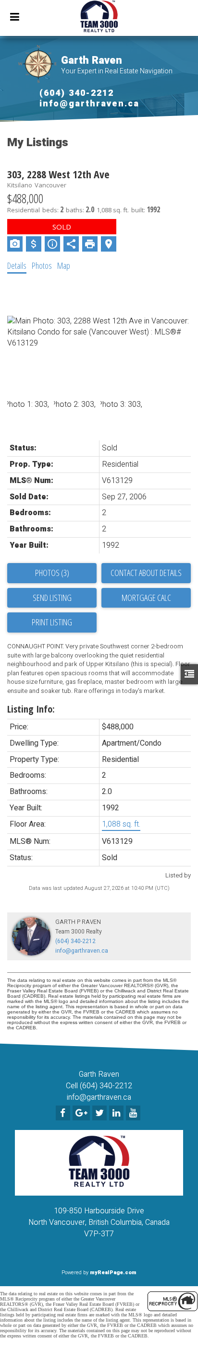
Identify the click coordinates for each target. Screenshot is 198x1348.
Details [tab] (16, 265)
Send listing (52, 597)
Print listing (52, 622)
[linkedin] (117, 1113)
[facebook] (64, 1113)
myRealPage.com (113, 1272)
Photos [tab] (42, 265)
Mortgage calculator (146, 598)
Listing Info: (31, 709)
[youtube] (134, 1113)
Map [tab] (63, 265)
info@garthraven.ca (89, 103)
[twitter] (100, 1113)
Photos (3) (52, 572)
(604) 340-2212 (76, 93)
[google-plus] (82, 1113)
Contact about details (146, 572)
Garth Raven (91, 60)
